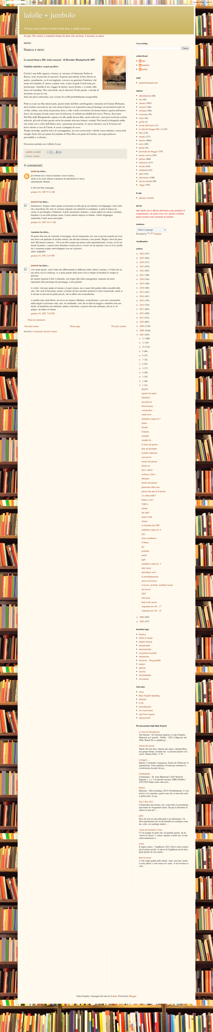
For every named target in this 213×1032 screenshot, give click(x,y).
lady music (146, 567)
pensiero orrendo (146, 197)
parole (141, 147)
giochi (141, 121)
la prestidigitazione (150, 576)
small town (146, 414)
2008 (142, 330)
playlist (145, 388)
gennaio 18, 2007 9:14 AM (43, 191)
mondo (142, 136)
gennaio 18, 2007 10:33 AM (43, 222)
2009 (142, 326)
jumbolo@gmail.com (148, 82)
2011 (142, 317)
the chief (145, 512)
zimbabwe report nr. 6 (151, 529)
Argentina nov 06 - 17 (151, 606)
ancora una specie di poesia (153, 491)
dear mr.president (149, 448)
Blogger (132, 996)
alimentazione (145, 95)
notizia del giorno (149, 461)
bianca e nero (147, 499)
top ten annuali (145, 181)
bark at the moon (149, 602)
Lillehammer (144, 773)
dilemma (145, 478)
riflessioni (143, 162)
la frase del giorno (150, 444)
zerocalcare (144, 678)
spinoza (142, 667)
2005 (142, 621)
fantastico (146, 397)
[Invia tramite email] (48, 152)
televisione (143, 177)
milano (145, 508)
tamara (145, 521)
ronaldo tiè (146, 440)
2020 (142, 279)
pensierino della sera (151, 487)
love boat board (146, 710)
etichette (145, 435)
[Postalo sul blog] (51, 152)
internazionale (145, 649)
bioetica (142, 634)
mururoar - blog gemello (150, 660)
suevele (142, 671)
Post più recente (32, 326)
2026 (142, 253)
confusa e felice (148, 474)
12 (143, 338)
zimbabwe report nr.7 (151, 418)
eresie (141, 843)
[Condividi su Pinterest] (60, 152)
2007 (142, 334)
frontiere (145, 431)
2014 (142, 304)
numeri (142, 663)
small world (147, 516)
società (142, 166)
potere (144, 423)
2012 (142, 313)
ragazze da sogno (149, 393)
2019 (142, 283)
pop (143, 533)
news (141, 143)
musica (142, 140)
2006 (142, 616)
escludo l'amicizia (149, 452)
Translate (157, 233)
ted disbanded (145, 675)
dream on (146, 465)
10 (143, 346)
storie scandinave (149, 538)
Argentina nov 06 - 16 (151, 610)
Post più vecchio (118, 326)
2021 (142, 274)
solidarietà (143, 170)
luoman (113, 996)
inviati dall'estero (146, 125)
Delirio (142, 787)
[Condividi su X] (54, 152)
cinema (36, 156)
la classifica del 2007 (151, 525)
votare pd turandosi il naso (150, 829)
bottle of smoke (146, 637)
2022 (142, 270)
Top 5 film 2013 (146, 801)
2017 (142, 291)
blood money (147, 405)
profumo (145, 550)
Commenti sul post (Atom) (45, 331)
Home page (75, 326)
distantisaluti (144, 645)
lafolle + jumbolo (49, 15)
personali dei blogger (148, 151)
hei (143, 546)
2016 (142, 296)
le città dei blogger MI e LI (151, 129)
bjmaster (142, 699)
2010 (142, 321)
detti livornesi (145, 857)
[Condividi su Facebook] (57, 152)
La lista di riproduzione (149, 731)
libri (141, 132)
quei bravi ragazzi (147, 714)
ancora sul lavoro (149, 580)
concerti (142, 106)
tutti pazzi (146, 597)
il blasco (145, 542)
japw (144, 559)
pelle (141, 815)
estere (141, 118)
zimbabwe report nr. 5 (151, 563)
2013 (142, 309)
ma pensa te (147, 401)
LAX (141, 702)
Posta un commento (36, 319)
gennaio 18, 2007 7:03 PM (42, 313)
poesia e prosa (145, 155)
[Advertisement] (154, 878)
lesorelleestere (145, 706)
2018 (142, 287)
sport (141, 173)
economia (143, 114)
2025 (142, 257)
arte (140, 99)
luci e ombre (147, 469)
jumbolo (35, 201)
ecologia (142, 110)
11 (143, 342)
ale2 (144, 61)
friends (145, 427)
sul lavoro (146, 589)
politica (142, 158)
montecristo (144, 656)
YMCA (145, 504)
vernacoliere (147, 410)
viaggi (141, 184)
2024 (142, 262)
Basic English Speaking (149, 695)
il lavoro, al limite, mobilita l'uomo (157, 584)
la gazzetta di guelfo (148, 652)
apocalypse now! (149, 572)
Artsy (141, 691)
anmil (144, 555)
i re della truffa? (149, 495)
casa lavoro (146, 457)
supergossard (144, 717)
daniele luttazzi (145, 641)
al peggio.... (144, 759)
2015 (142, 300)
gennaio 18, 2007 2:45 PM (42, 255)
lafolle (34, 171)
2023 (142, 266)
